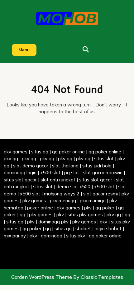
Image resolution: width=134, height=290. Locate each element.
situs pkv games (85, 215)
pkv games (15, 152)
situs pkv (75, 236)
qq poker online (68, 152)
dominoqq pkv (53, 222)
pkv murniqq (93, 200)
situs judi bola (97, 166)
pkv (88, 208)
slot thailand (65, 166)
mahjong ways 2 (61, 194)
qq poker (104, 208)
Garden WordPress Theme (42, 277)
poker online (40, 208)
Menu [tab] (24, 50)
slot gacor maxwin (102, 172)
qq (22, 215)
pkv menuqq (63, 200)
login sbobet (108, 229)
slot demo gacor (30, 166)
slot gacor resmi (100, 194)
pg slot (71, 172)
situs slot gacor (20, 180)
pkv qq (11, 158)
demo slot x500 (73, 186)
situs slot (104, 158)
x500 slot (50, 172)
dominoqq (51, 236)
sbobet (83, 229)
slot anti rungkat (58, 180)
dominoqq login (20, 172)
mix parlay (15, 236)
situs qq (39, 152)
